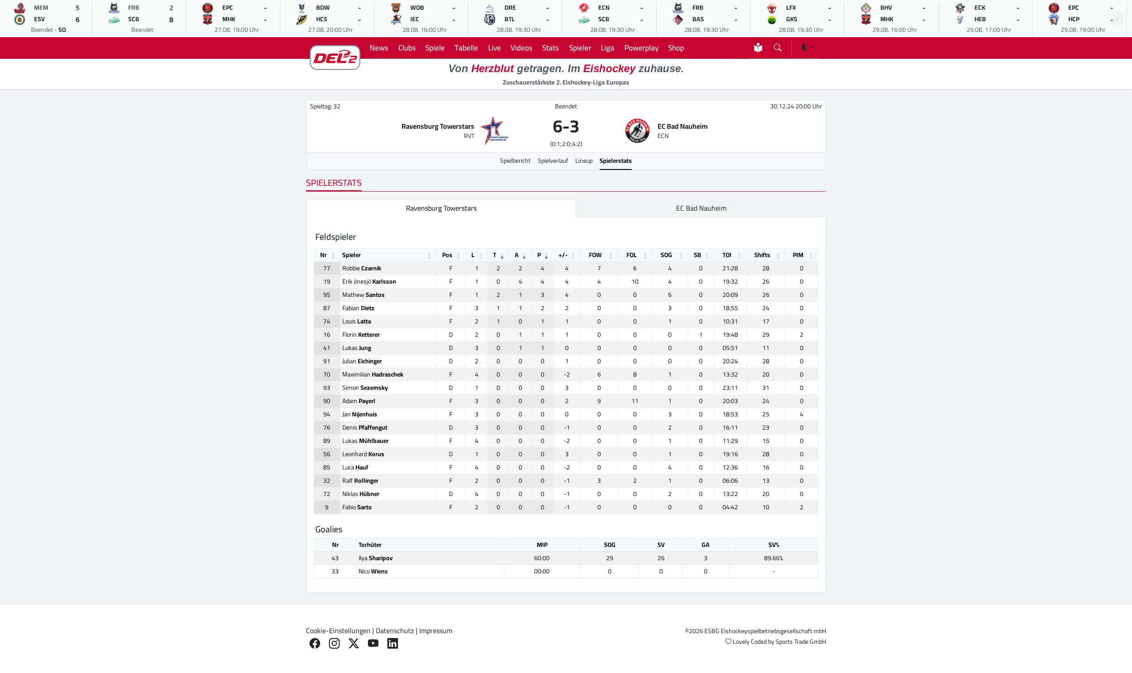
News (379, 47)
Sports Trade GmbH (801, 641)
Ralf (360, 480)
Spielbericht (515, 160)
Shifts (762, 255)
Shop (676, 47)
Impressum (435, 630)
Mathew (363, 294)
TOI (727, 255)
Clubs (407, 47)
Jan (359, 414)
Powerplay (641, 47)
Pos (447, 255)
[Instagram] (334, 644)
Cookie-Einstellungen (338, 630)
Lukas (356, 348)
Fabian (358, 308)
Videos (521, 47)
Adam (358, 401)
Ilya (376, 558)
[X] (354, 644)
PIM (798, 255)
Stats (550, 47)
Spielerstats (616, 160)
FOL (632, 255)
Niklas (360, 494)
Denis (364, 427)
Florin (361, 334)
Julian (362, 361)
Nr (323, 255)
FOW (595, 255)
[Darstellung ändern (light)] (808, 47)
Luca (355, 467)
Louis (356, 321)
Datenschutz (395, 630)
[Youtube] (373, 644)
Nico (373, 571)
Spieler (580, 47)
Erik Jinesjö (369, 281)
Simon (365, 387)
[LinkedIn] (393, 644)
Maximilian (372, 374)
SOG (666, 255)
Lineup (584, 160)
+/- (563, 255)
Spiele (435, 47)
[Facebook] (315, 644)
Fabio (357, 507)
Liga (607, 47)
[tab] (441, 208)
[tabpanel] (566, 404)
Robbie (361, 268)
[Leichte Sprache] (758, 47)
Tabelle (466, 47)
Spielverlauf (553, 160)
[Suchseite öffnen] (777, 45)
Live (494, 47)
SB (697, 255)
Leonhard (363, 454)
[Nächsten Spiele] (1117, 19)
